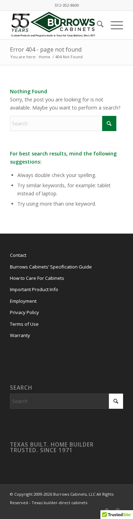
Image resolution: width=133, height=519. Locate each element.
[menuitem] (97, 25)
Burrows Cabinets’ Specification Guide (51, 267)
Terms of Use (24, 324)
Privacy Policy (24, 312)
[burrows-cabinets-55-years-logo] (55, 25)
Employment (23, 301)
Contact (18, 255)
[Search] (97, 25)
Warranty (20, 335)
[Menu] (113, 25)
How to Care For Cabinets (37, 278)
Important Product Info (34, 289)
